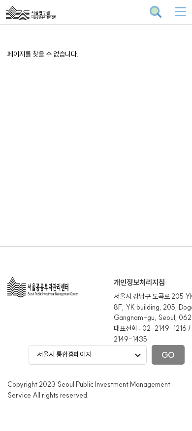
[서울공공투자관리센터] (54, 19)
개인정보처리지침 (139, 282)
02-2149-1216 (164, 328)
